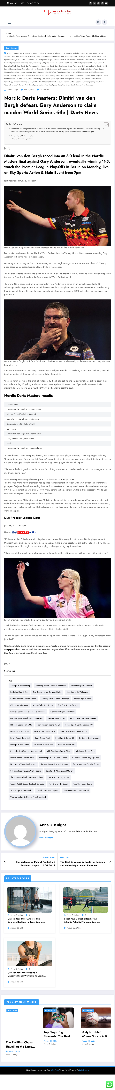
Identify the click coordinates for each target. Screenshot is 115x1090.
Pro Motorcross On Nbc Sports (15, 78)
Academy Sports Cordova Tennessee (38, 53)
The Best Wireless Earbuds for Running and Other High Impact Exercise (82, 863)
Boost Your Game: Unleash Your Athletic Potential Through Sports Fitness (81, 920)
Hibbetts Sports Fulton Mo (83, 63)
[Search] (98, 22)
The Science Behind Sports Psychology (26, 777)
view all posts (46, 838)
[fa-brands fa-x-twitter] (94, 3)
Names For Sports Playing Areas (48, 75)
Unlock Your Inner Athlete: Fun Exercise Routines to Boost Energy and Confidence (25, 920)
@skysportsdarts (12, 649)
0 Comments (44, 89)
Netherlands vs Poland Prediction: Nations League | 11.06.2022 (35, 863)
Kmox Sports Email (24, 69)
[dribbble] (98, 3)
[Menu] (9, 22)
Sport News (20, 1011)
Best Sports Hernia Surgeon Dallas (47, 692)
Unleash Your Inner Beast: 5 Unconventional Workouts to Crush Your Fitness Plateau (26, 974)
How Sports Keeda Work (67, 66)
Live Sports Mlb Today (77, 69)
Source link (9, 670)
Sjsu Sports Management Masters (68, 78)
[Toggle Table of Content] (105, 124)
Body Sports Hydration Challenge (73, 56)
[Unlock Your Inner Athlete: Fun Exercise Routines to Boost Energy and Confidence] (29, 899)
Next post (64, 857)
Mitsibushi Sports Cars (80, 72)
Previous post (49, 857)
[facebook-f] (90, 3)
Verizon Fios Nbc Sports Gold (50, 85)
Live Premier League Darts (24, 139)
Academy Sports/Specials (62, 53)
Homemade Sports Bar (49, 66)
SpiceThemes (84, 1060)
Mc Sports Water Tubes (94, 69)
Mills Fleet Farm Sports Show (59, 72)
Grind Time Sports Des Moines (61, 63)
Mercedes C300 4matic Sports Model (34, 72)
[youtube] (106, 3)
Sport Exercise (11, 48)
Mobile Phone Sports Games (22, 757)
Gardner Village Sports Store (95, 59)
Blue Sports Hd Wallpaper (25, 56)
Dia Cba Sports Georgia (43, 59)
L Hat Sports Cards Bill (40, 69)
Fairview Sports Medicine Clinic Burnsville (69, 59)
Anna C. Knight (12, 89)
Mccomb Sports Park (11, 72)
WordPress (55, 1060)
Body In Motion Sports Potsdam (48, 56)
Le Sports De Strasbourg (59, 69)
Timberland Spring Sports (22, 82)
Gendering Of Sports (41, 63)
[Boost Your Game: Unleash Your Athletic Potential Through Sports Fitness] (85, 899)
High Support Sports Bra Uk (48, 724)
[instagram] (102, 3)
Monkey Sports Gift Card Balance (23, 75)
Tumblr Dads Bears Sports (28, 85)
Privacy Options (67, 479)
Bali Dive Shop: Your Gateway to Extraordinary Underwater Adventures (66, 1034)
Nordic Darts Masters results (22, 135)
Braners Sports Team (93, 56)
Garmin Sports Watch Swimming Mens (18, 63)
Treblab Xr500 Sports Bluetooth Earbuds (48, 82)
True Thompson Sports (90, 82)
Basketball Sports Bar (80, 53)
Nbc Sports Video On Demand (72, 75)
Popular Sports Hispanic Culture (96, 75)
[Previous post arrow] (5, 862)
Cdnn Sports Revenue (19, 705)
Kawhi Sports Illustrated (20, 738)
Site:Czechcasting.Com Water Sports (41, 78)
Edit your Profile (84, 831)
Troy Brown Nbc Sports (72, 82)
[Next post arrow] (110, 862)
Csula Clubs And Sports (25, 59)
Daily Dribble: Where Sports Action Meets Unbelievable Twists (28, 1034)
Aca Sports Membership (15, 53)
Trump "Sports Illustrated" (21, 790)
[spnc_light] (104, 22)
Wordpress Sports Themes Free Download (77, 85)
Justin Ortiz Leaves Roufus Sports (89, 66)
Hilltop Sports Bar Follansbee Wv (27, 66)
